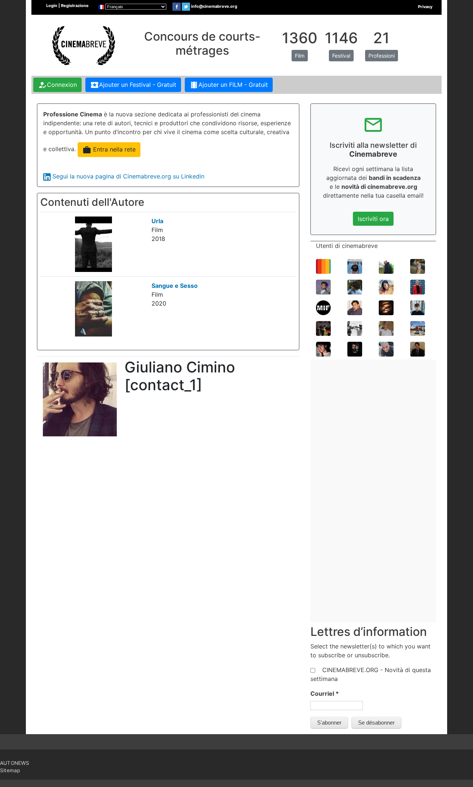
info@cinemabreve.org (214, 6)
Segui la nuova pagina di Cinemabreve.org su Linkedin (128, 176)
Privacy (425, 6)
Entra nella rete (109, 150)
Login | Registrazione (67, 5)
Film (299, 55)
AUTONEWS (15, 763)
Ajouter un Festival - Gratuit (133, 85)
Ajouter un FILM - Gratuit (229, 85)
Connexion (57, 85)
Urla (157, 221)
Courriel (324, 693)
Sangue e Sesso (175, 285)
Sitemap (10, 770)
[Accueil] (83, 44)
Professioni (381, 55)
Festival (341, 55)
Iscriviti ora (373, 218)
